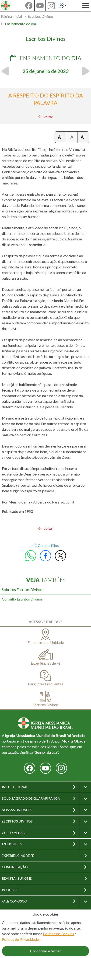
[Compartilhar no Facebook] (45, 555)
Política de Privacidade (20, 939)
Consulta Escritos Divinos (22, 599)
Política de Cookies (58, 933)
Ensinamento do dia (20, 23)
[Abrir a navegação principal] (85, 5)
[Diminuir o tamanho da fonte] (60, 137)
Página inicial (11, 16)
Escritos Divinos (41, 16)
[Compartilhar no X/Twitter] (60, 555)
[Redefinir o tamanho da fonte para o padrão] (72, 137)
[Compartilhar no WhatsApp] (30, 555)
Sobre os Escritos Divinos (22, 589)
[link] (45, 117)
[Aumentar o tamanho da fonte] (83, 137)
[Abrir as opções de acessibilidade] (62, 5)
